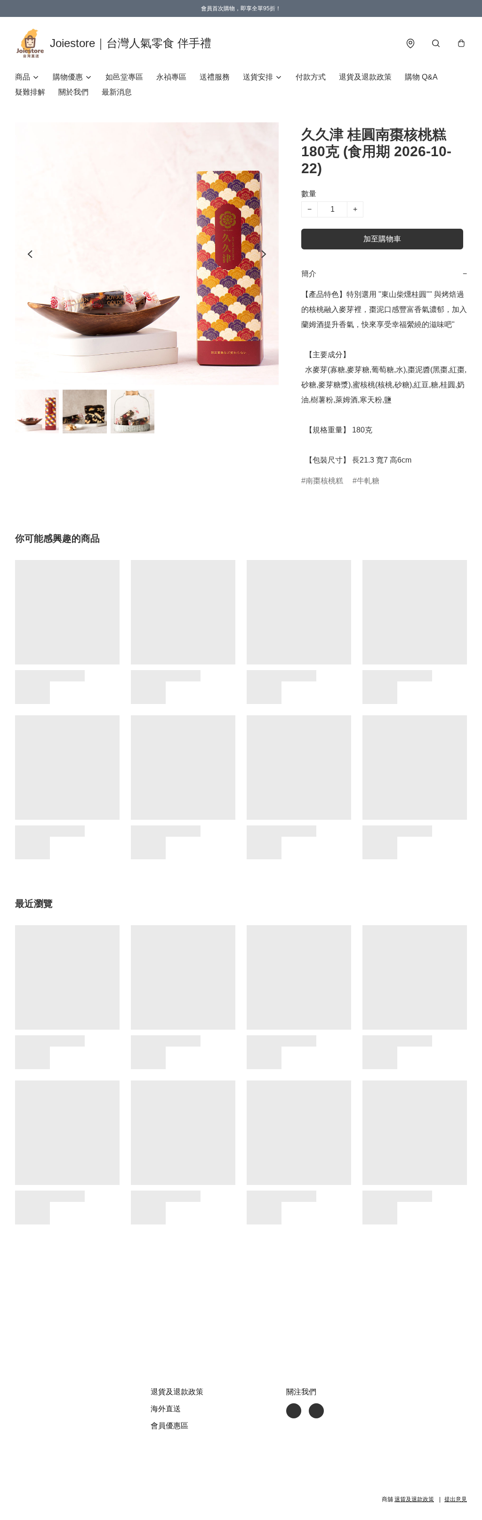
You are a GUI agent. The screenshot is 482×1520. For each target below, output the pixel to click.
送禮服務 (215, 77)
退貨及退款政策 (365, 77)
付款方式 (311, 77)
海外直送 (166, 1409)
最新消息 (117, 92)
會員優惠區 (169, 1426)
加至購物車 (382, 239)
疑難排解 (30, 92)
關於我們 (73, 92)
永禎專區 (171, 77)
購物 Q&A (421, 77)
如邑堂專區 (124, 77)
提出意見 (455, 1499)
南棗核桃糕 (324, 481)
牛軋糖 (368, 481)
